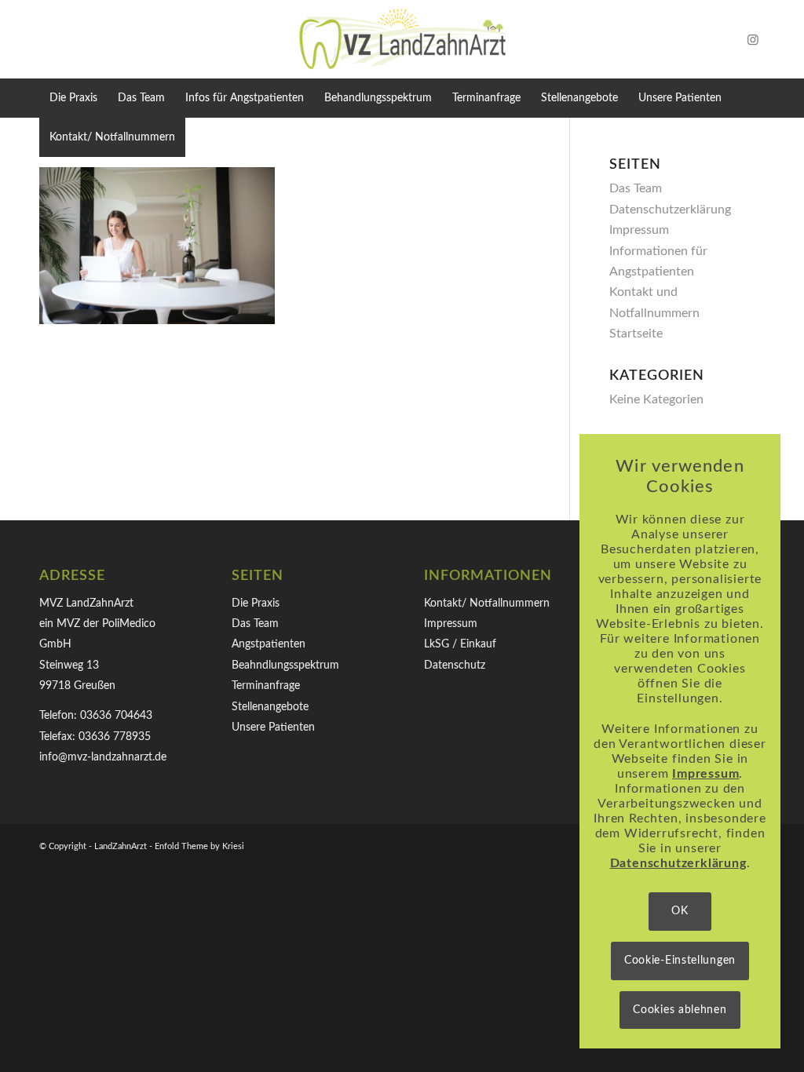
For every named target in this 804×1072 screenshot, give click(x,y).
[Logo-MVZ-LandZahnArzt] (402, 39)
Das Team (635, 188)
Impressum (639, 230)
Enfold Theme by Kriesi (199, 846)
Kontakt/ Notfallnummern (487, 603)
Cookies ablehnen (679, 1010)
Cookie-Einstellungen (680, 960)
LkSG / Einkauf (460, 644)
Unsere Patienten (273, 727)
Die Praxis (256, 603)
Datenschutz (454, 665)
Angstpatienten (268, 644)
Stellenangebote (270, 707)
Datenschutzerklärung (670, 209)
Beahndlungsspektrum (285, 665)
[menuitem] (73, 98)
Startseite (636, 333)
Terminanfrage (266, 685)
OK (679, 911)
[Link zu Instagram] (753, 39)
